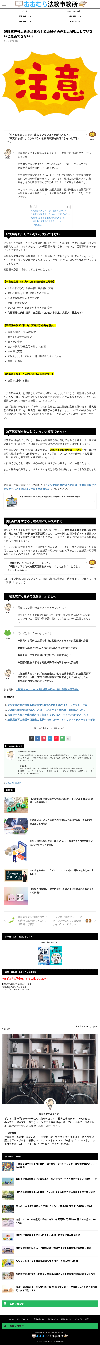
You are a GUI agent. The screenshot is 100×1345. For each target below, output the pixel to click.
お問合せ (88, 1319)
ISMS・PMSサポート (75, 11)
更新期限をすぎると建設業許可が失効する (49, 217)
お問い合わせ (75, 21)
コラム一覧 (10, 783)
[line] (62, 738)
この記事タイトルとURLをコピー (51, 728)
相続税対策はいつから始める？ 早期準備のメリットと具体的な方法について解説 (55, 1273)
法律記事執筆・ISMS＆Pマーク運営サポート (50, 1332)
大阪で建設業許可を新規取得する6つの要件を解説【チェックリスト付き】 (49, 705)
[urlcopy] (68, 738)
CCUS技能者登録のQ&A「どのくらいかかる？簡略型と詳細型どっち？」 (48, 709)
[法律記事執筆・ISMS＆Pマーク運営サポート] (51, 4)
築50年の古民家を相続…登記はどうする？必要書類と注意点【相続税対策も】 (54, 1206)
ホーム (25, 11)
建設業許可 (19, 783)
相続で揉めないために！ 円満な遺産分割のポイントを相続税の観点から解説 (53, 1247)
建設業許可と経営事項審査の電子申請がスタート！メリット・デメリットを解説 (51, 719)
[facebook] (37, 738)
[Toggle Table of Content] (67, 207)
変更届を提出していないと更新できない (48, 210)
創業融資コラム (25, 21)
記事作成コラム (25, 16)
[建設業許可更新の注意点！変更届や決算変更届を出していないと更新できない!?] (50, 738)
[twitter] (31, 738)
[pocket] (43, 738)
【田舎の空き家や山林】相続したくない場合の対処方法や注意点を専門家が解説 (55, 1192)
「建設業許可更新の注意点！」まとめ (47, 221)
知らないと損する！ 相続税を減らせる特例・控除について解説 (47, 1260)
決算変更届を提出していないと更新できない (50, 214)
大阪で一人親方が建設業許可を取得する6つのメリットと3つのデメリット (48, 714)
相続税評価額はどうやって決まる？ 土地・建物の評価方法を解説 (48, 1234)
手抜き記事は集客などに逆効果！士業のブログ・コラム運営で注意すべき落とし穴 (56, 1179)
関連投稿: (38, 224)
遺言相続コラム (75, 16)
